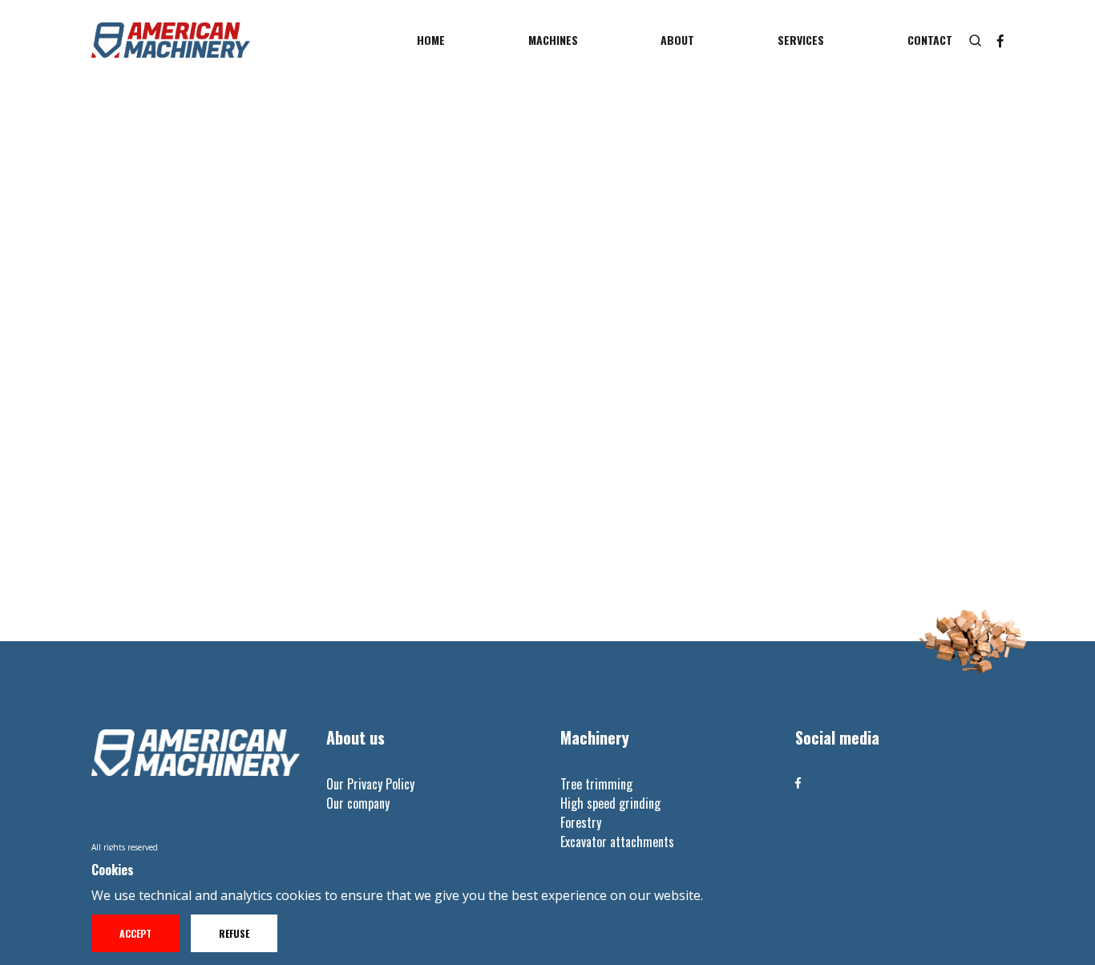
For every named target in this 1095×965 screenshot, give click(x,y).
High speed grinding (610, 803)
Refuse (234, 933)
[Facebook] (798, 782)
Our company (358, 803)
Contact (929, 39)
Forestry (580, 822)
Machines (553, 39)
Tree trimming (596, 783)
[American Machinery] (170, 40)
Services (801, 39)
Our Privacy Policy (370, 783)
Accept (135, 933)
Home (431, 39)
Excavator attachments (617, 841)
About (677, 39)
